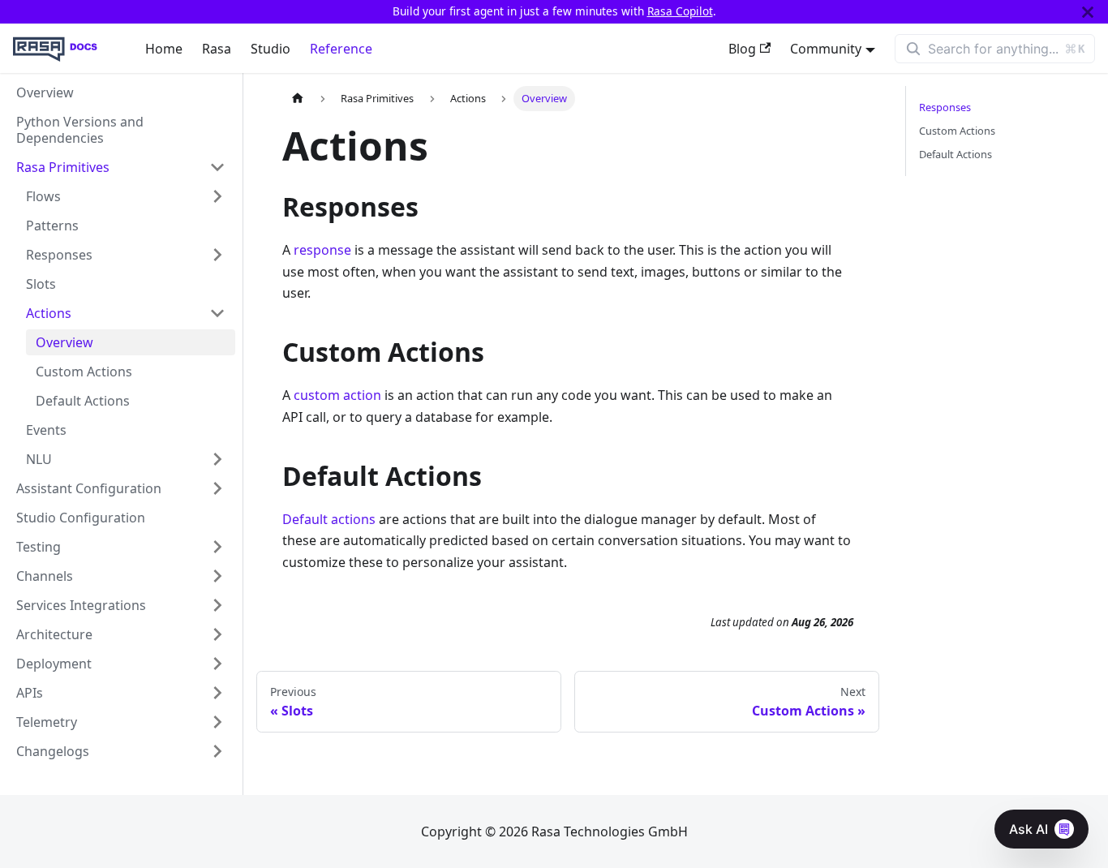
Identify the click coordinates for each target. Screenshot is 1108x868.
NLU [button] (39, 459)
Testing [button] (38, 547)
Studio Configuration (80, 517)
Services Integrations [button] (81, 605)
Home (164, 49)
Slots (41, 284)
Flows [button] (43, 196)
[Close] (1087, 12)
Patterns (52, 225)
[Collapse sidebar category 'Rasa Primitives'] (217, 167)
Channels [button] (44, 576)
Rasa (216, 49)
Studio (270, 49)
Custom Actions (84, 371)
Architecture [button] (54, 634)
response (322, 250)
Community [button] (825, 49)
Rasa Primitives (63, 167)
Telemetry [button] (46, 722)
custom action (337, 395)
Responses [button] (59, 255)
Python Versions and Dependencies (80, 130)
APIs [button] (29, 693)
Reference (341, 49)
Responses (945, 107)
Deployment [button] (54, 663)
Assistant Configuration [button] (88, 488)
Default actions (329, 519)
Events (46, 430)
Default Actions (83, 401)
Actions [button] (48, 313)
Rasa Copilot (680, 11)
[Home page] (297, 98)
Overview (45, 92)
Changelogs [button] (52, 751)
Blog (742, 49)
